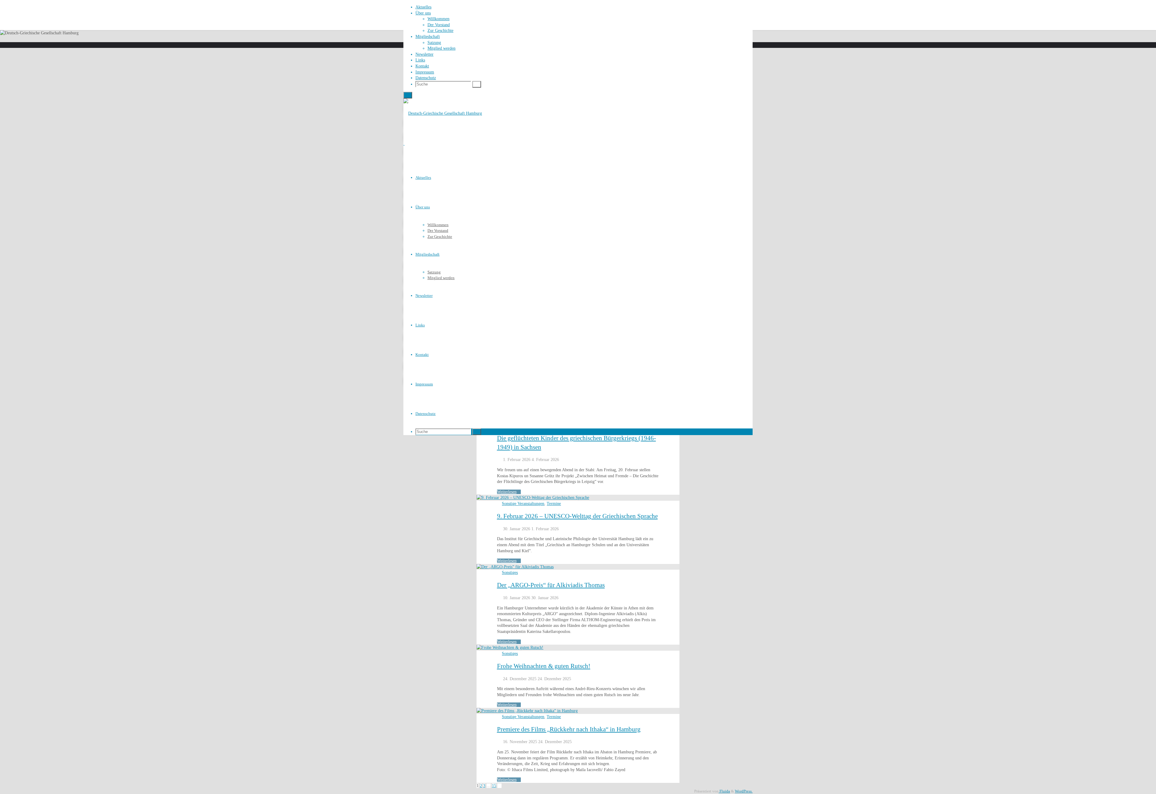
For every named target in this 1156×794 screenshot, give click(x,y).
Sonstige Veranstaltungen (523, 503)
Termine (554, 503)
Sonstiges (510, 572)
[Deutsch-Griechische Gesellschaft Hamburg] (442, 113)
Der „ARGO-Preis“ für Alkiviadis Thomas (551, 585)
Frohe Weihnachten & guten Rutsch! (543, 666)
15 (494, 785)
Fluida (724, 791)
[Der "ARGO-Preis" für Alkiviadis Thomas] (515, 567)
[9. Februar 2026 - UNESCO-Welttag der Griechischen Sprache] (533, 497)
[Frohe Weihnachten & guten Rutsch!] (510, 647)
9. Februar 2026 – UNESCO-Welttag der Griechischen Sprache (577, 516)
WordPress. (744, 791)
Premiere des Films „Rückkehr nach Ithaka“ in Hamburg (569, 729)
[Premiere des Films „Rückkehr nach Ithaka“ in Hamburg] (527, 710)
